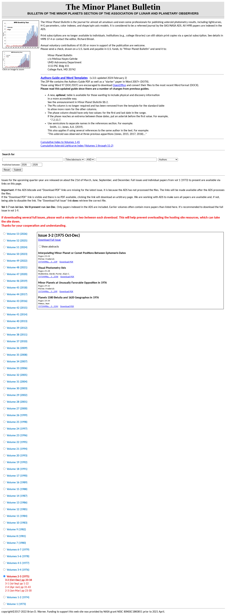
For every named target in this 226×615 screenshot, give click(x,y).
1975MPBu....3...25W (48, 277)
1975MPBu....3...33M (48, 306)
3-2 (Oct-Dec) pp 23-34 (18, 580)
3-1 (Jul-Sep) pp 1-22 (17, 583)
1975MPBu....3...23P (47, 262)
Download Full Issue (49, 240)
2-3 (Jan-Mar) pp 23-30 (18, 590)
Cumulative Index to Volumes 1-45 (60, 142)
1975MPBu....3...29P (47, 291)
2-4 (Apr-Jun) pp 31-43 (18, 587)
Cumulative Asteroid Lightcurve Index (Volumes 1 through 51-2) (77, 145)
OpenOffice (119, 85)
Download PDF (66, 262)
